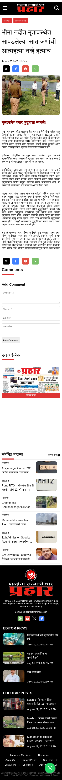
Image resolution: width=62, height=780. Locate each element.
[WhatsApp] (35, 68)
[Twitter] (6, 68)
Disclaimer (43, 755)
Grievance (28, 765)
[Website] (20, 618)
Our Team (48, 760)
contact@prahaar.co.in (36, 612)
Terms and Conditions (21, 755)
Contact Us (10, 765)
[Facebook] (15, 68)
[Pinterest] (25, 68)
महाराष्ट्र (6, 21)
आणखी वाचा (53, 455)
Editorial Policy (29, 760)
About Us (10, 760)
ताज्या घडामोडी (20, 21)
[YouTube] (27, 618)
